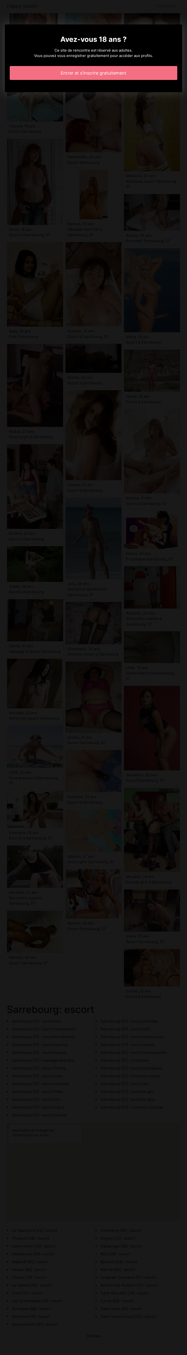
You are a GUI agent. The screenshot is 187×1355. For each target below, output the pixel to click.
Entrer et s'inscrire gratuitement (93, 73)
